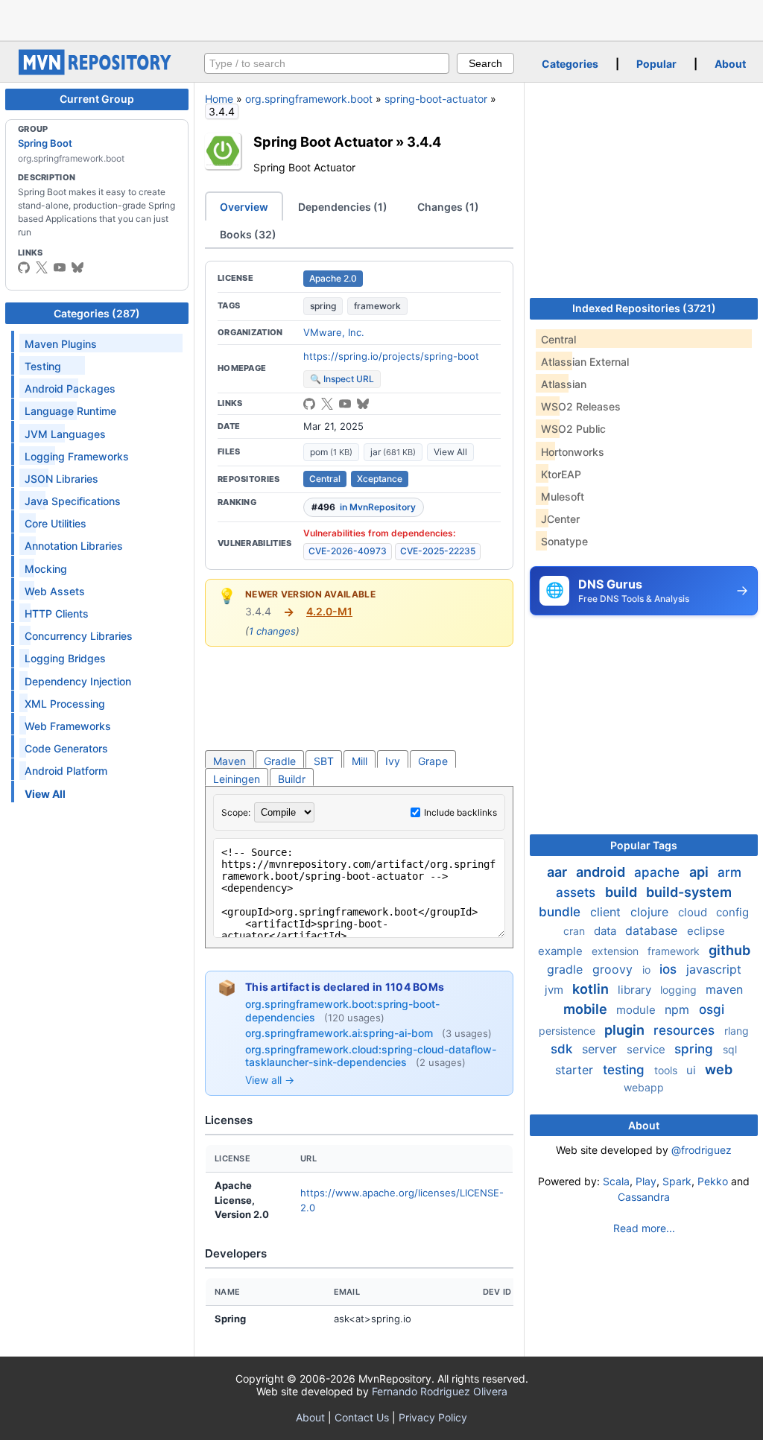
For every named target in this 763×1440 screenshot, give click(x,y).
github (729, 950)
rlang (736, 1030)
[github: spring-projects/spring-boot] (24, 267)
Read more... (644, 1228)
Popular (656, 63)
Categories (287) (97, 313)
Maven (229, 761)
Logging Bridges (65, 658)
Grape (433, 761)
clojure (651, 911)
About (730, 63)
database (653, 930)
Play (646, 1181)
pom (331, 451)
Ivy (392, 761)
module (637, 1010)
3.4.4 (424, 141)
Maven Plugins (61, 343)
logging (680, 989)
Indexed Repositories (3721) (644, 308)
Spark (676, 1181)
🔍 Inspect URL (342, 378)
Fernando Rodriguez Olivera (439, 1391)
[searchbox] (326, 63)
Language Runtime (70, 411)
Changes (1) (448, 206)
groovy (614, 969)
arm (729, 872)
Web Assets (55, 591)
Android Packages (70, 388)
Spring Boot (45, 143)
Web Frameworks (68, 726)
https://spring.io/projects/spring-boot (391, 356)
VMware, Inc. (333, 332)
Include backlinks (460, 812)
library (636, 990)
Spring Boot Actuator (323, 141)
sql (730, 1049)
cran (575, 930)
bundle (561, 911)
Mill (359, 761)
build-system (689, 892)
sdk (563, 1048)
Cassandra (644, 1196)
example (562, 951)
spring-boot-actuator (435, 98)
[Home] (97, 71)
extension (617, 951)
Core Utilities (55, 523)
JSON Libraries (61, 478)
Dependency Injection (78, 681)
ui (692, 1070)
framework (377, 305)
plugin (626, 1030)
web (718, 1069)
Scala (616, 1181)
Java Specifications (73, 501)
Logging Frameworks (77, 456)
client (607, 911)
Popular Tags (643, 845)
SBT (324, 761)
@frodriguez (701, 1150)
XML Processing (65, 703)
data (606, 931)
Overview (244, 206)
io (647, 969)
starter (576, 1069)
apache (658, 872)
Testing (43, 366)
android (602, 872)
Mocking (46, 568)
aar (558, 872)
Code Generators (66, 748)
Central (325, 478)
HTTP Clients (57, 613)
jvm (555, 990)
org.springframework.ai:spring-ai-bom (340, 1033)
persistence (568, 1030)
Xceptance (379, 478)
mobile (586, 1009)
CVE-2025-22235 (437, 550)
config (732, 912)
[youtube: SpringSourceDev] (60, 267)
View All (450, 451)
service (647, 1049)
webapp (644, 1087)
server (601, 1048)
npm (679, 1009)
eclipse (706, 931)
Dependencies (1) (342, 206)
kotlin (592, 989)
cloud (694, 912)
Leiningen (236, 779)
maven (724, 989)
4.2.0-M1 (329, 611)
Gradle (280, 761)
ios (669, 969)
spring (323, 305)
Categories (570, 63)
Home (219, 98)
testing (625, 1069)
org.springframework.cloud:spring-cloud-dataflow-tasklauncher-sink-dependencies (370, 1056)
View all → (269, 1079)
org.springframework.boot (309, 98)
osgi (711, 1009)
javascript (713, 969)
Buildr (291, 779)
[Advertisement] (381, 18)
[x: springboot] (42, 267)
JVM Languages (65, 434)
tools (667, 1070)
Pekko (712, 1181)
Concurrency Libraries (79, 635)
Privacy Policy (433, 1417)
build (622, 892)
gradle (566, 969)
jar (393, 451)
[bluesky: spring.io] (77, 267)
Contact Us (362, 1417)
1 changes (272, 631)
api (700, 872)
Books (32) (248, 234)
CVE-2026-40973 (347, 550)
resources (685, 1030)
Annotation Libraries (74, 545)
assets (577, 892)
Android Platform (66, 770)
